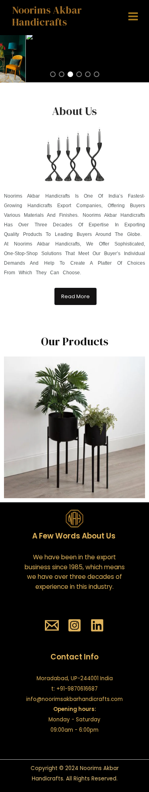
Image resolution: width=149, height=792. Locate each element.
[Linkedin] (97, 625)
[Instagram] (74, 625)
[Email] (52, 625)
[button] (53, 74)
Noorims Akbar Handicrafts (47, 16)
